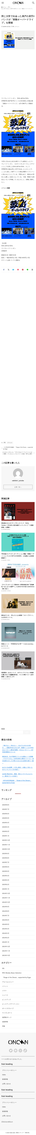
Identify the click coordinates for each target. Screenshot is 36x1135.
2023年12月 (6, 946)
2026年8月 (5, 805)
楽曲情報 (5, 1022)
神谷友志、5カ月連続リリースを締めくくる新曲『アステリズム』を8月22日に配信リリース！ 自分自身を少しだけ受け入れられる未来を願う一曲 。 (18, 759)
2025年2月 (5, 884)
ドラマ (4, 990)
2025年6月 (5, 867)
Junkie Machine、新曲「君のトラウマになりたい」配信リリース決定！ (17, 775)
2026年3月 (5, 827)
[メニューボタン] (3, 3)
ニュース (5, 995)
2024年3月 (5, 933)
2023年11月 (6, 951)
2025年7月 (5, 862)
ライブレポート (7, 1013)
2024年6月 (5, 920)
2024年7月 (5, 915)
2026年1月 (5, 836)
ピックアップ (6, 999)
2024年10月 (6, 902)
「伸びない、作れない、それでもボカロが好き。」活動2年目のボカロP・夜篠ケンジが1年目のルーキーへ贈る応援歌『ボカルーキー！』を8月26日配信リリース (18, 748)
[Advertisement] (18, 73)
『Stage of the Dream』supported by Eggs (16, 977)
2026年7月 (5, 809)
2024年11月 (6, 898)
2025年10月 (6, 849)
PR (13, 26)
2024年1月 (5, 942)
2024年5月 (5, 924)
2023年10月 (6, 955)
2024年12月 (6, 893)
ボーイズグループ (8, 1008)
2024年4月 (5, 929)
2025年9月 (5, 853)
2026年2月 (5, 831)
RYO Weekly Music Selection (12, 973)
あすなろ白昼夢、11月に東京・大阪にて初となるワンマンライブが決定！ (17, 768)
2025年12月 (6, 840)
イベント (17, 26)
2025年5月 (5, 871)
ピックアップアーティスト (10, 1004)
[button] (3, 269)
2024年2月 (5, 937)
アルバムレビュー (8, 982)
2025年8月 (5, 858)
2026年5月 (5, 818)
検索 (3, 729)
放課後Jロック (7, 1017)
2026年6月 (5, 813)
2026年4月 (5, 822)
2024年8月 (5, 911)
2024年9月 (5, 906)
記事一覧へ (18, 487)
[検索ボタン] (33, 3)
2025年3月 (5, 880)
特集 (3, 1026)
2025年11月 (6, 845)
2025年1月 (5, 889)
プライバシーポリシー (7, 1121)
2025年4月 (5, 875)
